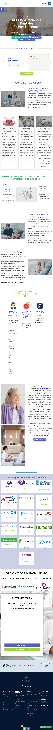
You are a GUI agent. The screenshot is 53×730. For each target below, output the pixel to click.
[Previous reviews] (28, 62)
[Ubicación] (39, 694)
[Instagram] (25, 686)
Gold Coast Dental (43, 489)
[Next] (23, 98)
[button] (2, 9)
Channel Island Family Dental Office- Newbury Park (14, 61)
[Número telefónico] (39, 699)
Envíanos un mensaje (44, 706)
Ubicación (44, 694)
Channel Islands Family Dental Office (37, 90)
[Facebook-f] (22, 686)
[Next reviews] (51, 62)
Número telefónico (44, 700)
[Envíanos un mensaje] (39, 705)
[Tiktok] (31, 686)
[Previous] (3, 98)
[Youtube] (28, 686)
